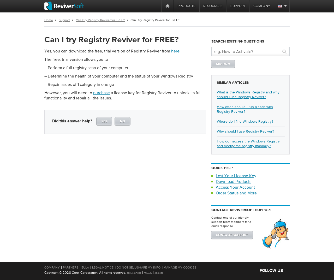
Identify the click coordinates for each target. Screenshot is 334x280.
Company (52, 267)
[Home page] (168, 6)
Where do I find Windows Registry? (245, 121)
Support (64, 20)
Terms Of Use (134, 273)
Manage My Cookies (180, 267)
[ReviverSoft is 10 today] (156, 6)
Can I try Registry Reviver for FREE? (100, 20)
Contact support (232, 235)
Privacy (148, 273)
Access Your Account (235, 187)
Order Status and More (236, 192)
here (175, 51)
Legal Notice (103, 267)
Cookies (158, 273)
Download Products (233, 181)
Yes (104, 121)
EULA (85, 267)
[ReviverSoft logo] (64, 6)
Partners (70, 267)
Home (48, 20)
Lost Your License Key (236, 175)
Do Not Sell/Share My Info (138, 267)
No (122, 121)
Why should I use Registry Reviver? (245, 131)
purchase (101, 92)
